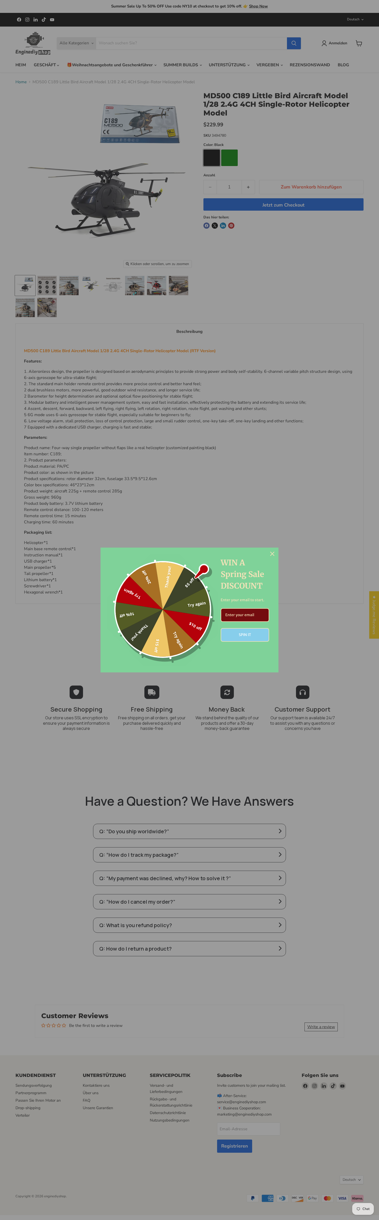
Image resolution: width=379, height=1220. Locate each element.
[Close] (272, 554)
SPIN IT (245, 634)
